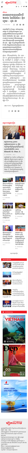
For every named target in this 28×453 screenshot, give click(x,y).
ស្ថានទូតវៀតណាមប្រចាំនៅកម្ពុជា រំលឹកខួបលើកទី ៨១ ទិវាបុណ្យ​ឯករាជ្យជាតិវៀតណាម (7, 214)
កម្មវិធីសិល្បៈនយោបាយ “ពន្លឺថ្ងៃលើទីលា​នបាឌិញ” (20, 212)
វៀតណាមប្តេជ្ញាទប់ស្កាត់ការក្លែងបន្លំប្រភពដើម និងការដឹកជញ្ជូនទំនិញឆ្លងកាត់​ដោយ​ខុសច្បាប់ (8, 236)
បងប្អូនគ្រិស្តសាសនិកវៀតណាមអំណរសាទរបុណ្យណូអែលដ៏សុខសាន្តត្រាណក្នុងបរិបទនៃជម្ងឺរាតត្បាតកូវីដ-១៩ (13, 293)
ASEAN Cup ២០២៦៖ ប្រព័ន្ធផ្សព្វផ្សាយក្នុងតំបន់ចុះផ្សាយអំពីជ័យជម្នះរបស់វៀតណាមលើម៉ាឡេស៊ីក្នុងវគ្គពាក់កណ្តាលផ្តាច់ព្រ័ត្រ (20, 238)
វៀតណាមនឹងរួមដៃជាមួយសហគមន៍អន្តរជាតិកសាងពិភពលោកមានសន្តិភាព (12, 283)
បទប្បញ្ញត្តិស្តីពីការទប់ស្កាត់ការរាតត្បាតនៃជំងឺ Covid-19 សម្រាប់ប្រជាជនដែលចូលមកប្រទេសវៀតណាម (18, 265)
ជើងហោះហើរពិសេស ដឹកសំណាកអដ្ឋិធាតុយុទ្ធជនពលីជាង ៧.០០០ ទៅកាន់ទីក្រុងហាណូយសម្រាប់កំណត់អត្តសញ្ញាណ (8, 189)
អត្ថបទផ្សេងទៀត (9, 123)
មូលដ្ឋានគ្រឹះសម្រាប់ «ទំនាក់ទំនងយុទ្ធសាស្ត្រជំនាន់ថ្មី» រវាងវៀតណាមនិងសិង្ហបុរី (19, 187)
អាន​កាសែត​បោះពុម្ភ (9, 312)
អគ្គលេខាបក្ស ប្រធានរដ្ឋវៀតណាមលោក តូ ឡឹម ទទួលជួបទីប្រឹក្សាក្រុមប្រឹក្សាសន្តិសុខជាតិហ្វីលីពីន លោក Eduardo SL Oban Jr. (14, 147)
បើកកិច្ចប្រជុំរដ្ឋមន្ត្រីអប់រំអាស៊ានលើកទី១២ (17, 273)
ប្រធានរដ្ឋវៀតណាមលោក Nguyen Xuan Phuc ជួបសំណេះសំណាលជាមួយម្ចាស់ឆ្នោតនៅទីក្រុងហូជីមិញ (18, 303)
